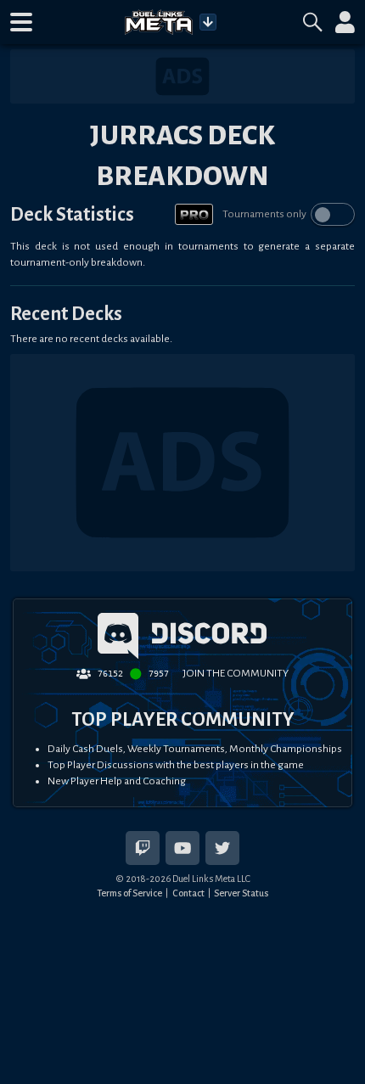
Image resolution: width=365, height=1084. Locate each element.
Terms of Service (129, 893)
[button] (21, 22)
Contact (188, 893)
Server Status (241, 893)
